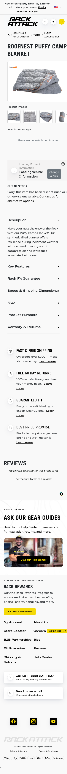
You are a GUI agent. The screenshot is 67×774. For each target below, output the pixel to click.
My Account (13, 622)
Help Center (43, 657)
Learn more (47, 361)
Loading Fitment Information (29, 166)
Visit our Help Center (33, 560)
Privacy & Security (18, 751)
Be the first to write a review (33, 479)
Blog (37, 640)
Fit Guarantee (14, 648)
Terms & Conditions (48, 751)
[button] (33, 478)
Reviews (40, 648)
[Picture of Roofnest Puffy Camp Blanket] (13, 116)
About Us (41, 622)
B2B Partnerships (17, 640)
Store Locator (15, 631)
